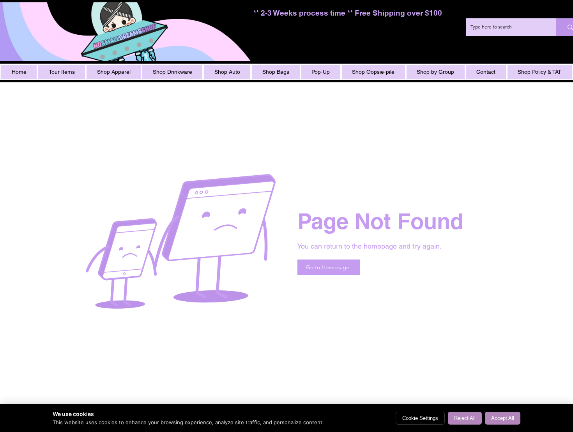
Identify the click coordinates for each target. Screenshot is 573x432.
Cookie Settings (420, 418)
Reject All (465, 418)
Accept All (502, 418)
